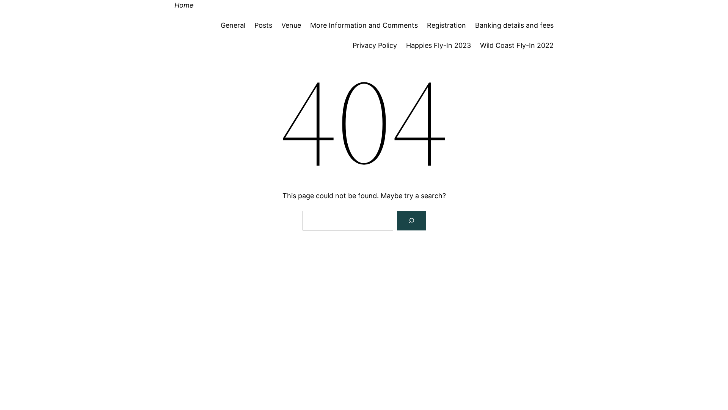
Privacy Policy (375, 45)
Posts (263, 25)
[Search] (411, 220)
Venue (291, 25)
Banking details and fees (514, 25)
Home (184, 5)
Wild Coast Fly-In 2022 (517, 45)
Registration (446, 25)
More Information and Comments (364, 25)
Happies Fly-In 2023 (438, 45)
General (233, 25)
